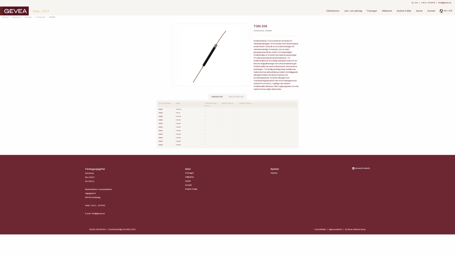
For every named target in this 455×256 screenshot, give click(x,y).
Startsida (5, 17)
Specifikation (236, 97)
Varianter (217, 97)
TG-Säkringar (40, 17)
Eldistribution (332, 11)
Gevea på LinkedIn (362, 168)
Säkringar (28, 17)
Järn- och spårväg (353, 11)
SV (445, 11)
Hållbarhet (387, 11)
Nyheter (274, 173)
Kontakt (431, 11)
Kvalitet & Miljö (404, 11)
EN (450, 11)
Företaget (372, 11)
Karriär (419, 11)
